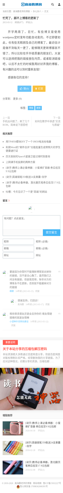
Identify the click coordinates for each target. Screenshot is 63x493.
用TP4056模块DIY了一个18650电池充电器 (28, 141)
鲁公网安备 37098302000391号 (34, 486)
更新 (38, 108)
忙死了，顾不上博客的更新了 (21, 18)
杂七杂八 (37, 11)
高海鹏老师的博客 (31, 4)
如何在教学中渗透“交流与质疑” (47, 123)
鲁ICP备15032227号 (52, 483)
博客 (31, 108)
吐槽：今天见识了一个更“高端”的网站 (26, 191)
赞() (26, 88)
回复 (37, 291)
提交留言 (51, 232)
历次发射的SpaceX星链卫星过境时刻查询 (28, 156)
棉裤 (12, 291)
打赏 (40, 88)
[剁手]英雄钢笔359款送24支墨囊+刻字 (26, 177)
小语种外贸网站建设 (19, 321)
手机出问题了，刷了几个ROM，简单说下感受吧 (16, 123)
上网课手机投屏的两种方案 (20, 162)
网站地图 (37, 483)
